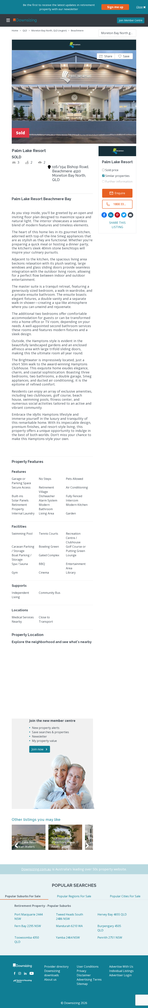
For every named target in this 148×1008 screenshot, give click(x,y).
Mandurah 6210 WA (69, 926)
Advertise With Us (121, 967)
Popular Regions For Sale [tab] (74, 896)
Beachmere (77, 30)
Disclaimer (84, 975)
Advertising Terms (89, 979)
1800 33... (119, 204)
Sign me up (115, 7)
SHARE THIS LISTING (117, 225)
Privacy (81, 971)
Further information (118, 182)
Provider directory (56, 967)
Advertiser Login (120, 975)
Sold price (111, 170)
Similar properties (117, 176)
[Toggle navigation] (8, 20)
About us (50, 979)
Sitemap (82, 984)
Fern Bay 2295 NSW (27, 926)
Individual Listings (121, 971)
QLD (25, 30)
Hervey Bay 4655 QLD (112, 914)
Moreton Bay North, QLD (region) (49, 30)
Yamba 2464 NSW (68, 937)
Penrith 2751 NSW (109, 937)
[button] (106, 56)
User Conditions (88, 967)
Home (15, 30)
